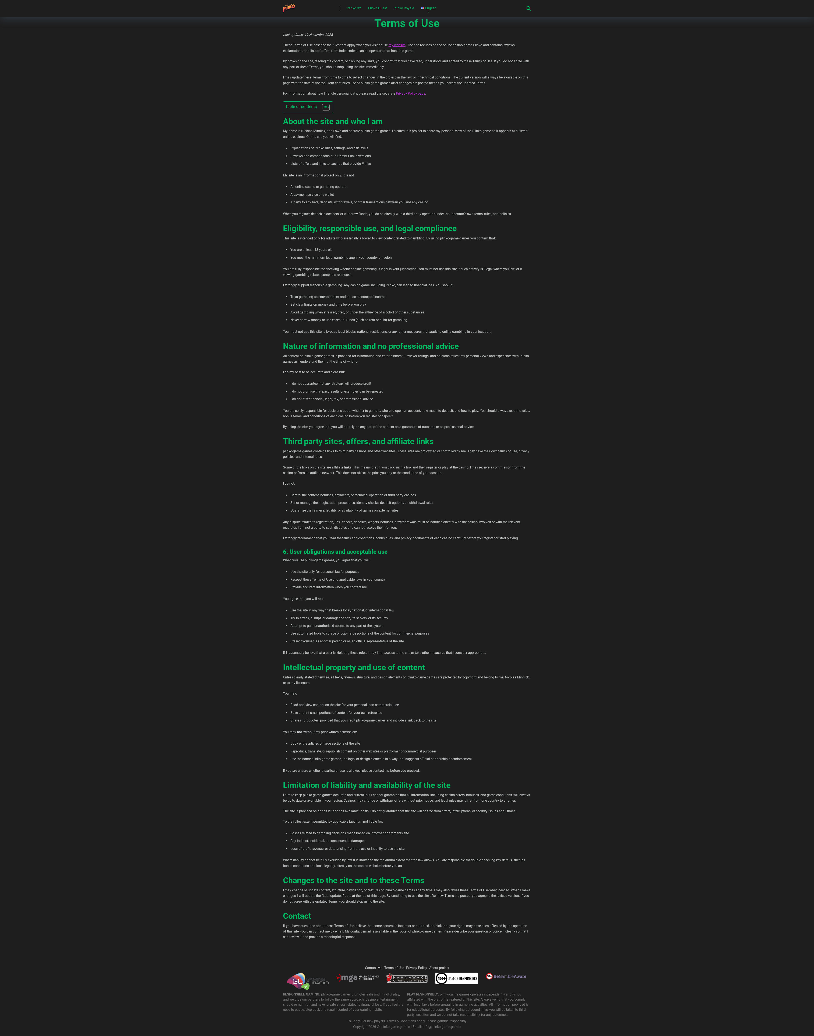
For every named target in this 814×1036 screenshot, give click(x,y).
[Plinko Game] (289, 7)
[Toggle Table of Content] (324, 107)
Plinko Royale (404, 8)
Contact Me (373, 968)
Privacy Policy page (410, 93)
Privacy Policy (416, 968)
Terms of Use (394, 968)
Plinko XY (354, 8)
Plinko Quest (377, 8)
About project (439, 968)
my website (397, 45)
